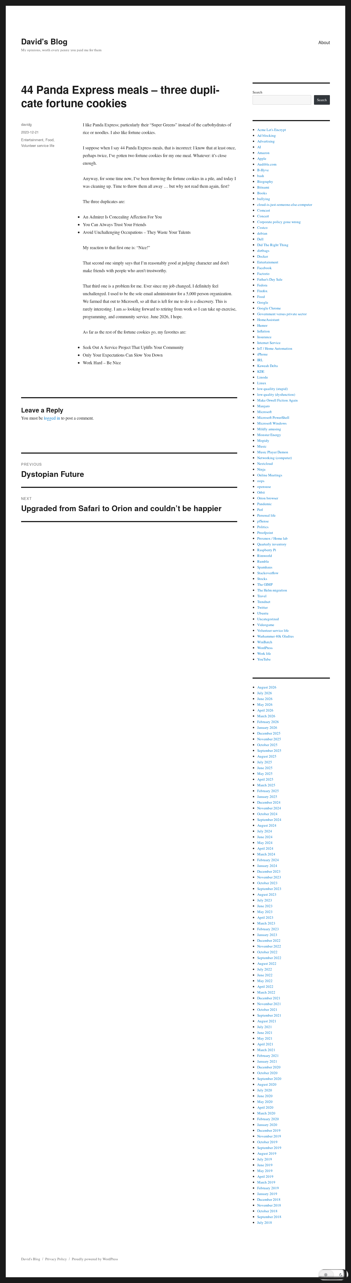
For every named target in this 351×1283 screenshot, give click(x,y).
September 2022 (269, 957)
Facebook (264, 267)
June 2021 (265, 1032)
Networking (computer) (274, 457)
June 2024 (265, 836)
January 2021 (267, 1061)
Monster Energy (269, 434)
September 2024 (269, 819)
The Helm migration (272, 590)
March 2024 (266, 854)
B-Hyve (263, 169)
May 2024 (265, 842)
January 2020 (267, 1124)
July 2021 (264, 1026)
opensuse (264, 486)
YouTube (264, 659)
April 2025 (265, 779)
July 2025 (264, 761)
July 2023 (264, 900)
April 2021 (265, 1044)
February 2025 (268, 790)
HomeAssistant (268, 319)
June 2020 (265, 1095)
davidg (26, 124)
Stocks (262, 578)
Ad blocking (266, 135)
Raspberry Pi (266, 549)
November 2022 (269, 946)
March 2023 (266, 923)
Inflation (263, 331)
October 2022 (267, 951)
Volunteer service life (37, 145)
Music (262, 446)
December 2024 (269, 802)
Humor (262, 325)
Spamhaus (264, 567)
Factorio (263, 273)
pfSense (263, 521)
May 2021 (265, 1038)
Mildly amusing (269, 428)
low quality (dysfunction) (276, 394)
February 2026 (268, 721)
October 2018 (267, 1210)
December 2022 (269, 940)
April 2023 (265, 917)
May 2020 (265, 1101)
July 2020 (264, 1090)
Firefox (262, 290)
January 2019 (267, 1193)
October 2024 (267, 813)
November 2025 (269, 738)
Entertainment (32, 139)
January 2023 (267, 934)
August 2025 (266, 756)
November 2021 (269, 1003)
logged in (52, 418)
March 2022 (266, 992)
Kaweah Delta (267, 365)
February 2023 (268, 928)
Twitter (262, 607)
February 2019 (268, 1187)
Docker (262, 256)
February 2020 (268, 1118)
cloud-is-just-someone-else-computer (284, 204)
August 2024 (266, 825)
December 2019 (269, 1130)
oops (260, 480)
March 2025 (266, 785)
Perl (260, 509)
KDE (260, 371)
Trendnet (263, 601)
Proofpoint (265, 532)
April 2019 (265, 1176)
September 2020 (269, 1078)
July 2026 (264, 692)
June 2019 (265, 1164)
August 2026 (266, 687)
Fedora (262, 285)
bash (260, 175)
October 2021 (267, 1009)
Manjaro (263, 405)
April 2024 (265, 848)
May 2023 (265, 911)
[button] (333, 1274)
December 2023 (269, 871)
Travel (262, 595)
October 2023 (267, 882)
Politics (262, 526)
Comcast (263, 210)
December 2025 (269, 733)
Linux (261, 382)
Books (262, 192)
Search (257, 92)
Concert (263, 216)
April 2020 (265, 1107)
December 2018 (269, 1199)
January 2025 (267, 796)
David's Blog (44, 41)
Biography (265, 181)
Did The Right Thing (272, 244)
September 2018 (269, 1216)
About (324, 42)
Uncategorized (268, 618)
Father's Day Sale (269, 279)
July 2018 (264, 1222)
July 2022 (264, 969)
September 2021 (269, 1015)
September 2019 (269, 1147)
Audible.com (266, 164)
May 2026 (265, 704)
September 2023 (269, 888)
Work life (264, 653)
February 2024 (268, 859)
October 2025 (267, 744)
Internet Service (269, 342)
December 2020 (269, 1067)
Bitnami (263, 187)
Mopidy (263, 440)
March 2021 (266, 1049)
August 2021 (266, 1021)
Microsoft (264, 411)
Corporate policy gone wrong (279, 221)
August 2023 (266, 894)
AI (259, 146)
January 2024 (267, 865)
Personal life (266, 515)
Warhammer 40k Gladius (275, 636)
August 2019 (266, 1153)
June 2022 (265, 974)
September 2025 (269, 750)
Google (262, 302)
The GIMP (265, 584)
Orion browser (267, 498)
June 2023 (265, 905)
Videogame (265, 624)
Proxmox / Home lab (272, 538)
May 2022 (265, 980)
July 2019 (264, 1159)
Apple (261, 158)
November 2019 (269, 1136)
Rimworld (264, 555)
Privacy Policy (56, 1258)
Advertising (266, 141)
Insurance (264, 336)
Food (49, 139)
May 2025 (265, 773)
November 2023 (269, 877)
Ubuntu (262, 613)
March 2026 (266, 715)
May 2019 (265, 1170)
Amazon (263, 152)
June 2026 (265, 698)
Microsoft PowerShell (273, 417)
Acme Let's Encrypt (271, 129)
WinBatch (264, 641)
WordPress (265, 647)
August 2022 (266, 963)
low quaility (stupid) (272, 388)
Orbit (261, 492)
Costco (262, 227)
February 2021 (268, 1055)
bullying (263, 198)
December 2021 (269, 997)
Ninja (261, 469)
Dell (260, 239)
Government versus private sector (282, 313)
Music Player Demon (272, 452)
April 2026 (265, 710)
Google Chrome (269, 308)
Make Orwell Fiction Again (277, 400)
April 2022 (265, 986)
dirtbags (263, 250)
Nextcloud (265, 463)
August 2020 (266, 1084)
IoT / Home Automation (274, 348)
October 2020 (267, 1072)
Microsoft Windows (272, 423)
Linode (262, 377)
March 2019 (266, 1182)
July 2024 (264, 831)
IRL (260, 359)
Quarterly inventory (272, 544)
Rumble (263, 561)
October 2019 (267, 1141)
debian (262, 233)
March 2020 (266, 1113)
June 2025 (265, 767)
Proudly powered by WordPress (95, 1258)
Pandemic (264, 503)
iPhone (262, 354)
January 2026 (267, 727)
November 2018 (269, 1205)
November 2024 (269, 808)
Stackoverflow (267, 572)
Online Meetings (269, 475)
